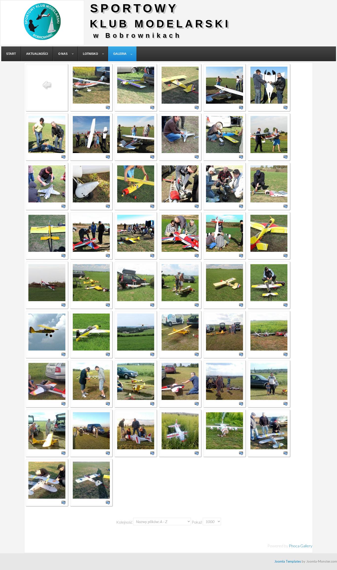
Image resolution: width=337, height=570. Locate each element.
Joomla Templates (287, 561)
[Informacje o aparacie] (108, 106)
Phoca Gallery (300, 545)
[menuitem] (11, 53)
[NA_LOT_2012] (91, 84)
